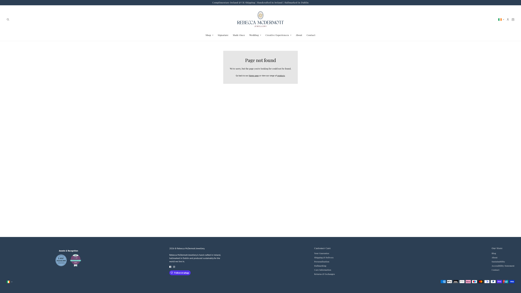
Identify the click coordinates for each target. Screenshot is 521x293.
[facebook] (170, 266)
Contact (495, 270)
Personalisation (321, 261)
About (495, 257)
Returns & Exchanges (324, 274)
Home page (254, 75)
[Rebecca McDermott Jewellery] (260, 19)
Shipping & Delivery (324, 257)
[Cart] (513, 19)
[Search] (8, 19)
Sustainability (498, 261)
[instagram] (174, 266)
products (281, 75)
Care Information (322, 270)
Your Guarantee (321, 253)
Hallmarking (320, 266)
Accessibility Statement (503, 266)
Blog (494, 253)
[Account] (507, 19)
